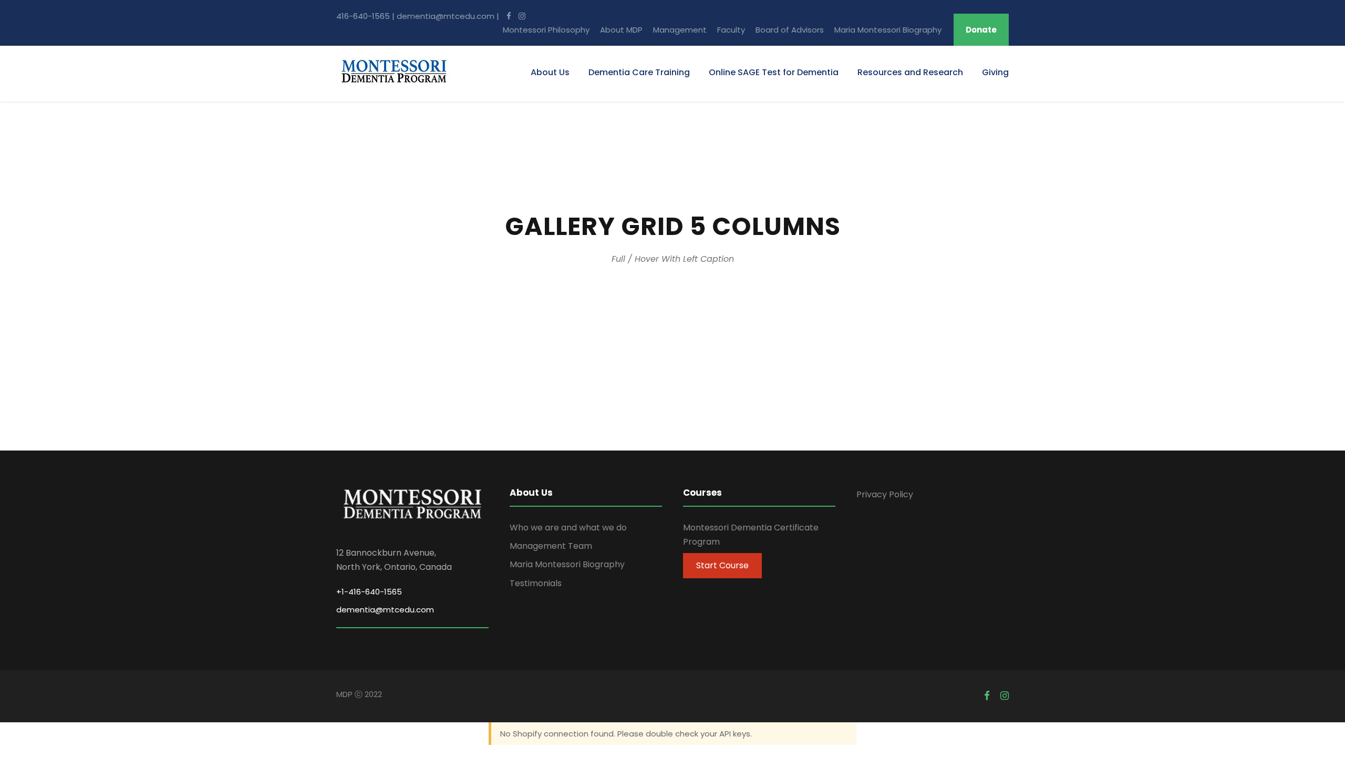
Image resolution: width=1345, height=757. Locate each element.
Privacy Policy (884, 494)
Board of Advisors (790, 29)
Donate (981, 29)
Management (680, 29)
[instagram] (519, 16)
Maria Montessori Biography (888, 29)
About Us (550, 72)
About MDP (621, 29)
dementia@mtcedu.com (445, 16)
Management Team (551, 546)
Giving (995, 72)
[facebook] (506, 16)
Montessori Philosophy (546, 29)
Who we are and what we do (568, 527)
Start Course (722, 565)
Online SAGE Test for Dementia (774, 72)
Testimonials (536, 583)
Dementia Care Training (639, 72)
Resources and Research (910, 72)
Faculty (731, 29)
